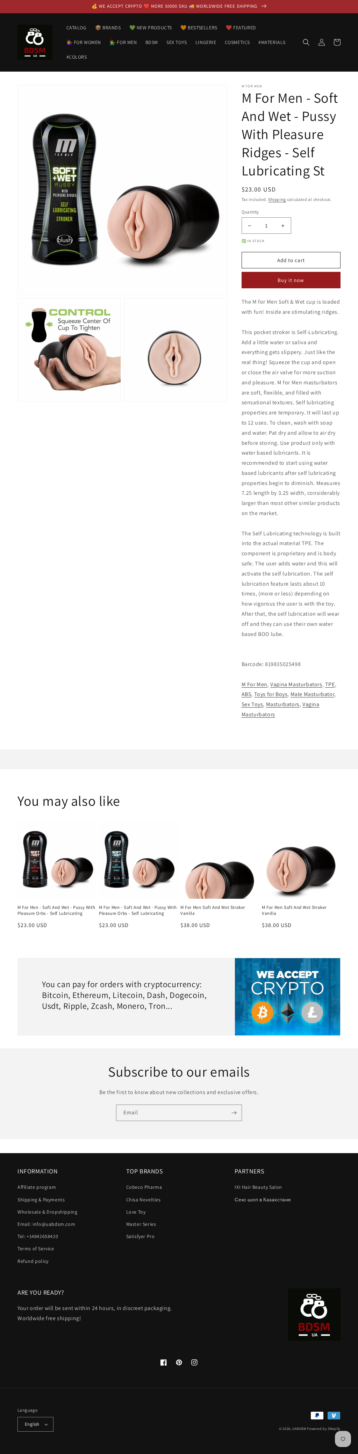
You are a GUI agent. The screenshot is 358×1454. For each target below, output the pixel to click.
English (32, 1424)
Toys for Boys (271, 694)
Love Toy (136, 1212)
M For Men (254, 684)
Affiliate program (36, 1187)
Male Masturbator (313, 694)
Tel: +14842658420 (37, 1236)
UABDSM (299, 1428)
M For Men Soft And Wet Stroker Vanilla (212, 910)
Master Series (141, 1224)
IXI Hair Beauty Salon (258, 1187)
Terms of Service (35, 1248)
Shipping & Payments (41, 1199)
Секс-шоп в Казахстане (263, 1199)
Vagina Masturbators (296, 684)
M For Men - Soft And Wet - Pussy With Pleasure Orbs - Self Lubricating (56, 910)
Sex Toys (252, 704)
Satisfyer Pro (140, 1236)
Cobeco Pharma (144, 1187)
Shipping (277, 199)
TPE (330, 684)
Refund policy (33, 1261)
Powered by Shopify (324, 1428)
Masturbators (283, 704)
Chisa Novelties (143, 1199)
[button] (306, 42)
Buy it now (291, 280)
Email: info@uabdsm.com (46, 1224)
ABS (246, 694)
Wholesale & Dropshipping (47, 1212)
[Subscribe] (234, 1113)
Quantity (250, 212)
